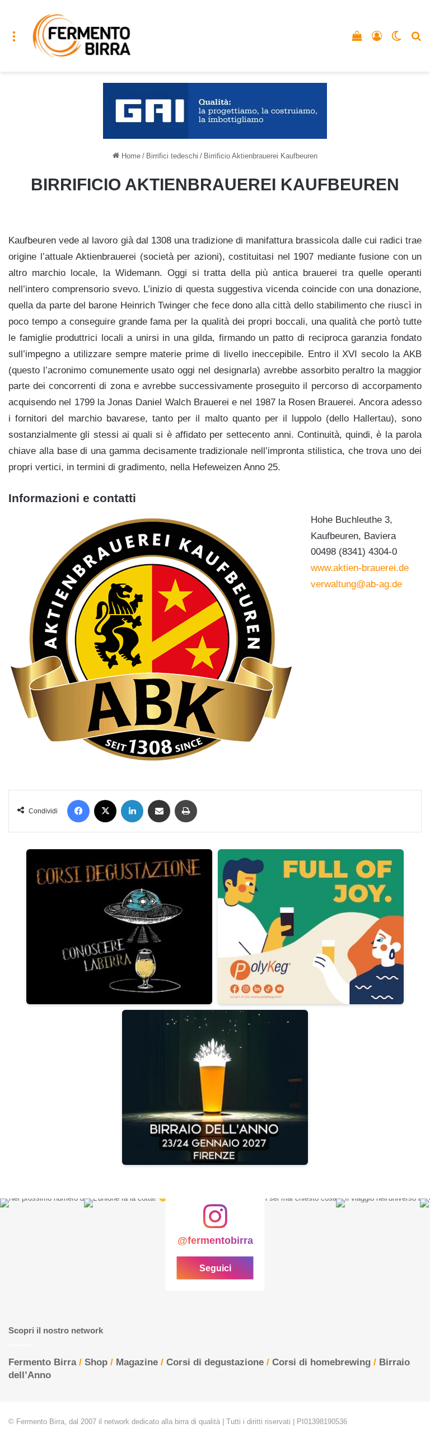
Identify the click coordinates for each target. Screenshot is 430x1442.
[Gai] (215, 110)
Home (130, 156)
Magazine (137, 1362)
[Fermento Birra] (82, 36)
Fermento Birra (42, 1362)
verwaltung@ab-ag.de (356, 584)
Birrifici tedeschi (172, 156)
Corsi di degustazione (215, 1362)
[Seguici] (215, 1221)
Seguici (215, 1267)
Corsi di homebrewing (321, 1362)
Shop (96, 1362)
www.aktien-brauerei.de (360, 568)
